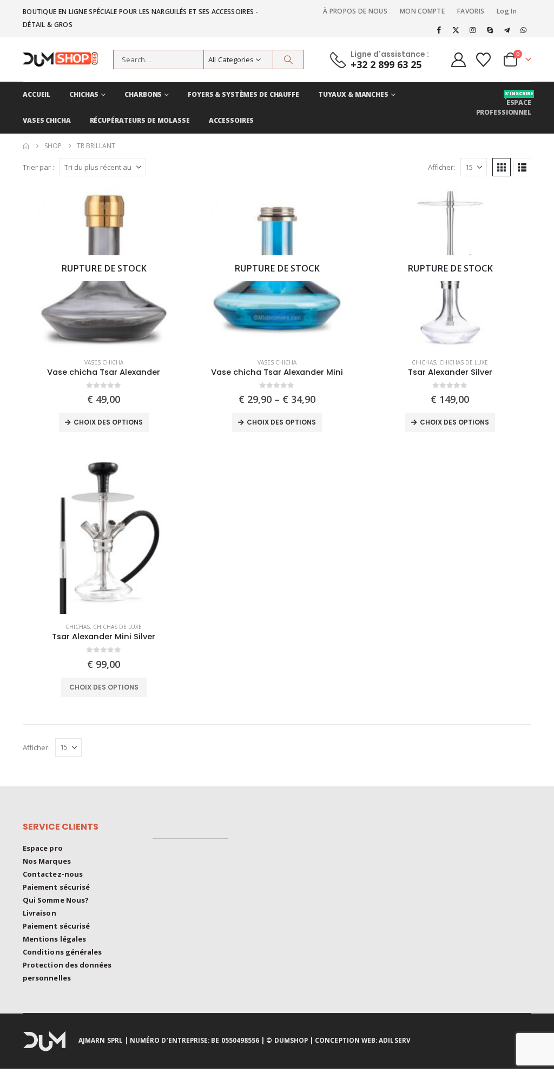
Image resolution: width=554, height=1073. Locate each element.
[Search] (288, 59)
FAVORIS (470, 11)
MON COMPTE (422, 11)
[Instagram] (473, 30)
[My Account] (458, 59)
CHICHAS (83, 94)
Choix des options (108, 422)
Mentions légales (54, 939)
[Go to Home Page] (26, 146)
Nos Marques (47, 861)
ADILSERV (395, 1040)
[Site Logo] (65, 59)
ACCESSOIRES (231, 120)
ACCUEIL (36, 94)
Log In (507, 11)
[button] (501, 167)
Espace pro (43, 848)
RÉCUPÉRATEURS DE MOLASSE (140, 120)
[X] (456, 30)
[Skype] (490, 30)
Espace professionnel (503, 103)
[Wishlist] (483, 59)
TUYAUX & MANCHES (353, 94)
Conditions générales (62, 952)
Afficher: (441, 167)
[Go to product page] (104, 533)
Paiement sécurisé (56, 887)
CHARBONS (143, 94)
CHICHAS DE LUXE (463, 362)
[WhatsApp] (524, 30)
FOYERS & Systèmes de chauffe (243, 94)
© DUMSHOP (287, 1040)
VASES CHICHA (47, 120)
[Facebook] (439, 30)
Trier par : (38, 167)
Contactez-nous (53, 874)
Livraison (39, 913)
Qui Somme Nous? (56, 900)
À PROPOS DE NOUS (355, 11)
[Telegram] (507, 30)
